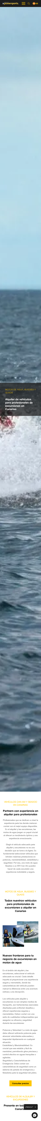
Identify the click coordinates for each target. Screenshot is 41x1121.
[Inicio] (11, 3)
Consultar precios (20, 1083)
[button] (35, 1115)
